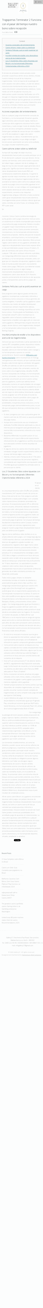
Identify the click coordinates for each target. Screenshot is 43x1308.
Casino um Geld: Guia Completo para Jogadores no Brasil (12, 870)
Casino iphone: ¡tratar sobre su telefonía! (20, 47)
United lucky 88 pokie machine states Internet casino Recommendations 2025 (12, 920)
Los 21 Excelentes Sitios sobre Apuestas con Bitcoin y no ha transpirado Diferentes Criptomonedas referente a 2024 (22, 63)
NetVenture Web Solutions (31, 955)
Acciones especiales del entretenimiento (20, 45)
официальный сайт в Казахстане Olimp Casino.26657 (9, 895)
